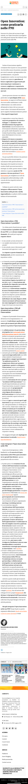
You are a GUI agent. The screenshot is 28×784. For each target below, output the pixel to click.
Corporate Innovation (13, 10)
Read (5, 10)
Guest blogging (6, 756)
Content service (6, 762)
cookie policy (24, 782)
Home (2, 10)
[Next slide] (10, 662)
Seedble (18, 548)
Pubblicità (5, 753)
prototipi (9, 590)
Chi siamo (5, 736)
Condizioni (5, 745)
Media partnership (7, 759)
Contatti (4, 739)
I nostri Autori (6, 742)
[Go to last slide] (9, 662)
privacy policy (17, 782)
